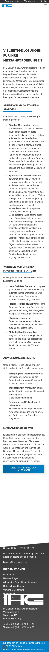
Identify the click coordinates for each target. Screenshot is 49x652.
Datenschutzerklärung (13, 586)
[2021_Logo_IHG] (7, 6)
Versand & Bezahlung (13, 590)
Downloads (8, 574)
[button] (45, 6)
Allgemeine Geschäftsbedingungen (20, 582)
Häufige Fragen (10, 578)
